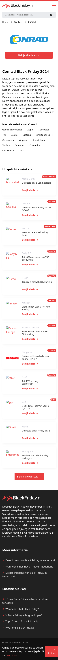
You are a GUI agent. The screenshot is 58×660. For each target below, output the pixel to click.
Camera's (19, 145)
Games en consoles (12, 129)
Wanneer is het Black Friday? (22, 609)
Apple (30, 129)
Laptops (27, 134)
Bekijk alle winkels (28, 476)
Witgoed (23, 140)
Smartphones (43, 134)
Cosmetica (35, 145)
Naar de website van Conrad (20, 124)
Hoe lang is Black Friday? (19, 627)
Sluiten (51, 653)
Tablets (6, 145)
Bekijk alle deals (27, 55)
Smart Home (39, 140)
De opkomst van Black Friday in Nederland (30, 560)
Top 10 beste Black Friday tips (22, 621)
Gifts (21, 150)
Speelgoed (44, 129)
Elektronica (8, 150)
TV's (4, 134)
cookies (11, 655)
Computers (8, 140)
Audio (14, 134)
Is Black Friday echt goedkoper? (23, 615)
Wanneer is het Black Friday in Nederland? (29, 566)
